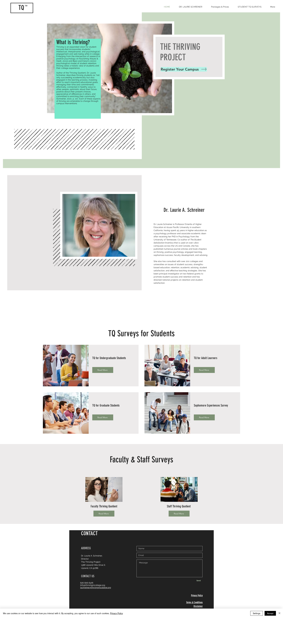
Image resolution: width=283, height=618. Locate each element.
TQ (21, 7)
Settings (256, 613)
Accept (270, 613)
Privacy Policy (116, 613)
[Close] (279, 613)
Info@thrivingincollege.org (92, 585)
